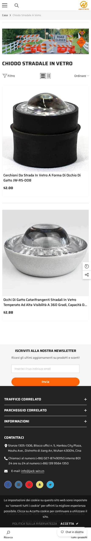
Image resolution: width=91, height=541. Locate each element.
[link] (45, 41)
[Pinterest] (29, 484)
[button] (43, 76)
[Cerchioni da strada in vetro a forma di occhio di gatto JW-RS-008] (45, 128)
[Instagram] (18, 484)
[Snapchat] (39, 484)
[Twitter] (50, 484)
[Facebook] (8, 484)
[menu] (4, 5)
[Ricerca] (16, 5)
